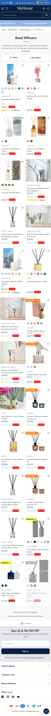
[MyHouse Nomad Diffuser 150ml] (12, 126)
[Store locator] (43, 8)
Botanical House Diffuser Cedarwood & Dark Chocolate (12, 371)
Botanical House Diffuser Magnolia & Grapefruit (9, 328)
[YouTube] (18, 697)
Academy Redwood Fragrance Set (37, 460)
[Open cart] (48, 8)
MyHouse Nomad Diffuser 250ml (36, 150)
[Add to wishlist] (23, 65)
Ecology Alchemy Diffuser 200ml (36, 332)
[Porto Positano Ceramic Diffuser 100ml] (12, 441)
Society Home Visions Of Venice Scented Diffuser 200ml (12, 235)
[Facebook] (2, 697)
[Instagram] (8, 697)
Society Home (6, 231)
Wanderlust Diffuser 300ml (10, 99)
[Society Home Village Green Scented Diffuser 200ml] (12, 484)
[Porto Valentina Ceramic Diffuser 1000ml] (12, 398)
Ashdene (30, 371)
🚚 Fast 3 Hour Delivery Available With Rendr (26, 3)
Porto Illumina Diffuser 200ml (37, 281)
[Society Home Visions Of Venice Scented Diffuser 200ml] (12, 216)
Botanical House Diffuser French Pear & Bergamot (38, 189)
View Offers (43, 3)
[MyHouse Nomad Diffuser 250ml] (38, 126)
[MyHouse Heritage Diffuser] (12, 170)
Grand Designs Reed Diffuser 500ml (37, 594)
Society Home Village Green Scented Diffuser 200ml (11, 503)
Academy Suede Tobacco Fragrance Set (36, 503)
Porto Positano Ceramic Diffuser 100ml (12, 460)
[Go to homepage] (25, 9)
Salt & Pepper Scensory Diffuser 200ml (38, 550)
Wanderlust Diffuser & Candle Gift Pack (11, 282)
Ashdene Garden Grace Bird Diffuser (37, 375)
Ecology (30, 328)
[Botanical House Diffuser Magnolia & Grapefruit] (12, 309)
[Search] (46, 15)
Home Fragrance (25, 29)
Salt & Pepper (32, 546)
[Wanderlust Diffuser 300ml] (12, 74)
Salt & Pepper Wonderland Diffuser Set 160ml (10, 594)
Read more (25, 51)
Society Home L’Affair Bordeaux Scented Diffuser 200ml (12, 546)
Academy (30, 413)
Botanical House (33, 185)
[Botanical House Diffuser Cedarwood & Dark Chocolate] (12, 352)
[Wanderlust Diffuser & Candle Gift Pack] (12, 259)
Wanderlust (6, 96)
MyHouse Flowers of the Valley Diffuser (37, 97)
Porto (29, 278)
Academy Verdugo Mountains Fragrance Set (37, 417)
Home (3, 29)
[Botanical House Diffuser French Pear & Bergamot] (38, 170)
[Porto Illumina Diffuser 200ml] (38, 259)
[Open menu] (2, 8)
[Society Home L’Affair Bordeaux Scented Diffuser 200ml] (12, 527)
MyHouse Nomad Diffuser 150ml (10, 150)
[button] (13, 57)
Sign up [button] (25, 651)
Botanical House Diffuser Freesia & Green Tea (38, 235)
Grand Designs (33, 590)
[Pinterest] (13, 697)
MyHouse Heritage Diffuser (10, 192)
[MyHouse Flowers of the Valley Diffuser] (38, 74)
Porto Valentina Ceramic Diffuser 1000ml (12, 417)
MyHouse (30, 93)
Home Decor (12, 29)
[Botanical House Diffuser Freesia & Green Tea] (38, 216)
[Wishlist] (6, 8)
